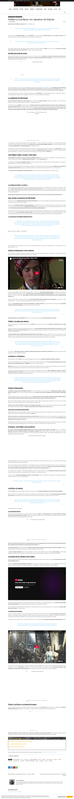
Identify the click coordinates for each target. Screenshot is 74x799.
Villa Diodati (50, 760)
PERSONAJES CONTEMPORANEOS (30, 760)
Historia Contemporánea (14, 15)
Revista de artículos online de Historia (49, 752)
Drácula (27, 24)
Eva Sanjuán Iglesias (12, 21)
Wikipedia (35, 730)
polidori (37, 760)
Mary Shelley (10, 760)
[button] (64, 12)
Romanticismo (42, 760)
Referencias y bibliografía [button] (14, 755)
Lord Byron (59, 759)
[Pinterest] (14, 767)
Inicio (9, 15)
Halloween (43, 759)
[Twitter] (12, 767)
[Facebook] (9, 767)
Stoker (47, 159)
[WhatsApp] (17, 767)
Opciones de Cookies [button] (61, 796)
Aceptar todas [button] (69, 796)
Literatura (55, 759)
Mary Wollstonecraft (16, 760)
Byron (22, 759)
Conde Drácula (26, 759)
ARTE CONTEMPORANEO (16, 759)
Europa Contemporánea (22, 15)
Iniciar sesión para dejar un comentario (15, 791)
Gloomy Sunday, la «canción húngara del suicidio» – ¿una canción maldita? (21, 774)
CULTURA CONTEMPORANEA (33, 759)
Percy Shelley (22, 760)
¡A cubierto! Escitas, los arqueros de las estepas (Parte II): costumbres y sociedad (53, 775)
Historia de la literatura (49, 759)
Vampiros (46, 760)
